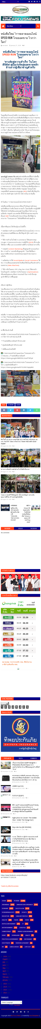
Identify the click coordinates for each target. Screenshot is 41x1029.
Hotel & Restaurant (9, 924)
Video (27, 920)
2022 (5, 993)
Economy (11, 404)
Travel (16, 920)
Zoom (18, 404)
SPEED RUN (9, 54)
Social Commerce (31, 260)
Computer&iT (6, 931)
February (6, 977)
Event (4, 935)
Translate (17, 1005)
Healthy (4, 920)
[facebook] (29, 1)
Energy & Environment (25, 931)
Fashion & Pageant (22, 943)
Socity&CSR (6, 943)
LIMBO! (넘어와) (18, 786)
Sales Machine (13, 265)
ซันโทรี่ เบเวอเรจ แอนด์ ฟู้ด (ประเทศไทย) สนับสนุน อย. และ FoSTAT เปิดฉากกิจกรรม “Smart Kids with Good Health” (19, 442)
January (5, 980)
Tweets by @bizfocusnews (9, 886)
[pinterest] (37, 1)
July (4, 962)
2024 (5, 987)
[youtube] (34, 1)
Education (5, 916)
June (4, 965)
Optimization (33, 272)
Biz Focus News (16, 1015)
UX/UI (31, 242)
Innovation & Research (25, 904)
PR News (16, 901)
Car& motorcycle (22, 916)
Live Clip (28, 947)
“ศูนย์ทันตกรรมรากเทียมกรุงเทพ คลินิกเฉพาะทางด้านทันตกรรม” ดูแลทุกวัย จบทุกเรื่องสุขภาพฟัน (25, 862)
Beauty (27, 935)
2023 (5, 990)
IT (23, 924)
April (4, 971)
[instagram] (39, 1)
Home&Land (16, 935)
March (5, 974)
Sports (24, 912)
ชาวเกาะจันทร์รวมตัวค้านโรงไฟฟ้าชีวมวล (15, 469)
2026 (5, 956)
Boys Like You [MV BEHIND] (21, 827)
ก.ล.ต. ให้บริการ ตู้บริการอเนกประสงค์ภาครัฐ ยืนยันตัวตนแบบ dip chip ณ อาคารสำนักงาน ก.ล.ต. (25, 839)
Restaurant (28, 939)
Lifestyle (22, 927)
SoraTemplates (34, 1015)
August (5, 959)
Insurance (5, 904)
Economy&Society (8, 912)
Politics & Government (10, 939)
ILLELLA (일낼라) (18, 795)
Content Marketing (15, 249)
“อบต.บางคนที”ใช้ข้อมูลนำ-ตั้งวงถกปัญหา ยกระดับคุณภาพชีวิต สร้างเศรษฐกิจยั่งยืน (17, 496)
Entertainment (7, 927)
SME (7, 216)
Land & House (14, 947)
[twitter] (32, 1)
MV (3, 947)
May (4, 968)
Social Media (18, 260)
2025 (5, 984)
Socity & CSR (20, 908)
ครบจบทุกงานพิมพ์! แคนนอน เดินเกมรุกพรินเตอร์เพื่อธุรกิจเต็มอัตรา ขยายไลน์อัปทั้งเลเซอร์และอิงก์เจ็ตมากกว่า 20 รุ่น (26, 778)
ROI (25, 191)
